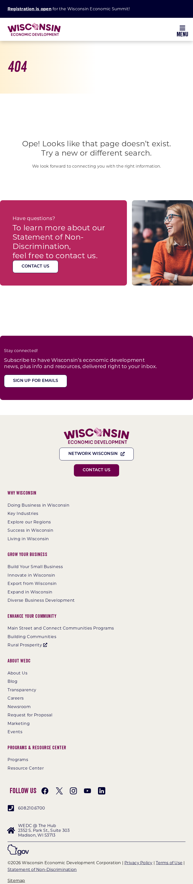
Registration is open (30, 9)
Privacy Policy (138, 862)
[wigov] (18, 846)
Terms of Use (169, 862)
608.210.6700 (31, 808)
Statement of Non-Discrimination (42, 869)
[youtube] (87, 790)
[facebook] (45, 790)
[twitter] (59, 790)
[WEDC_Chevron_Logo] (34, 25)
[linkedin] (101, 790)
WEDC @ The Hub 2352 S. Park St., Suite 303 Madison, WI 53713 (44, 830)
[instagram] (73, 790)
